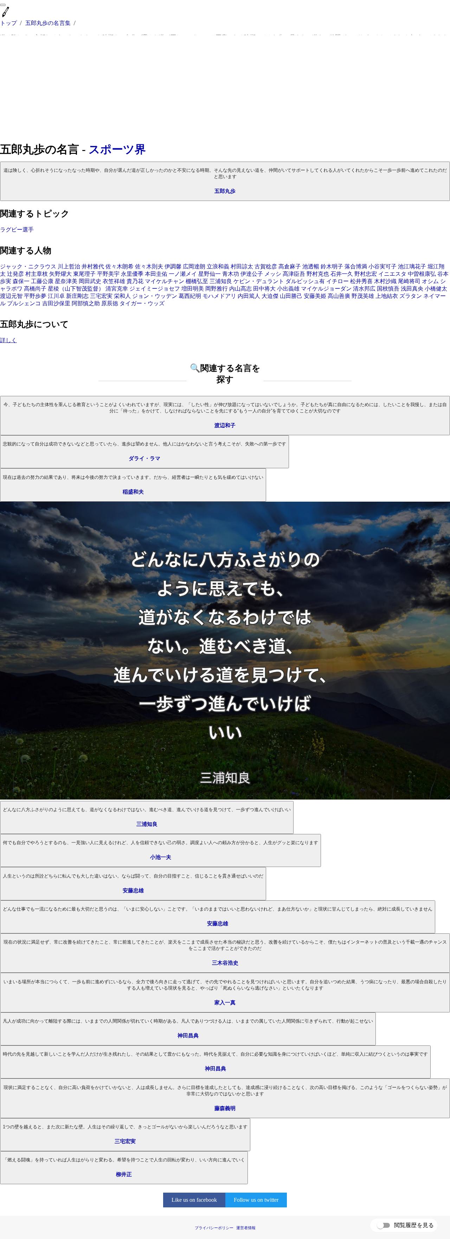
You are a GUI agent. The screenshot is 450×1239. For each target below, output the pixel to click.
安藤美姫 (315, 296)
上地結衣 (386, 296)
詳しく (8, 340)
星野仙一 (209, 274)
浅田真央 (412, 289)
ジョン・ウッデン (154, 296)
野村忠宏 (365, 274)
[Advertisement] (225, 88)
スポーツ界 (117, 149)
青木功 (230, 274)
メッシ (272, 274)
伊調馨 (173, 266)
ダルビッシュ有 (305, 281)
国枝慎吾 (388, 289)
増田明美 (192, 289)
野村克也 (318, 274)
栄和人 (122, 296)
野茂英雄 (363, 296)
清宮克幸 (116, 289)
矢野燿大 (60, 274)
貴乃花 (135, 281)
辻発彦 (15, 274)
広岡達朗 (194, 266)
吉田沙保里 (56, 303)
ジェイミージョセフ (154, 289)
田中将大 (264, 289)
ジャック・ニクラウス (28, 266)
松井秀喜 (361, 281)
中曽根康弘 (422, 274)
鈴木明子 (332, 266)
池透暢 (310, 266)
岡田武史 (90, 281)
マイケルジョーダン (326, 289)
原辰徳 (109, 303)
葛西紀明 (190, 296)
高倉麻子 (289, 266)
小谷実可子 (382, 266)
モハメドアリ (219, 296)
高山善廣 (339, 296)
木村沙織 (385, 281)
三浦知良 (221, 281)
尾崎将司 (409, 281)
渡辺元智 (11, 296)
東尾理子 (84, 274)
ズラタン (410, 296)
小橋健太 (436, 289)
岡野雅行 (216, 289)
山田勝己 (291, 296)
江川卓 (56, 296)
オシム (430, 281)
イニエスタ (392, 274)
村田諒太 (242, 266)
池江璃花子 (412, 266)
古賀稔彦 (266, 266)
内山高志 (240, 289)
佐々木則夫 (149, 266)
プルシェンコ (24, 303)
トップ (8, 23)
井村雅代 (93, 266)
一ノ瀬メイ (183, 274)
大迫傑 (270, 296)
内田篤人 (249, 296)
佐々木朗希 (119, 266)
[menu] (3, 5)
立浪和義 (218, 266)
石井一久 (341, 274)
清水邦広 (364, 289)
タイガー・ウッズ (142, 303)
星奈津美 (66, 281)
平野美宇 (108, 274)
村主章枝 (36, 274)
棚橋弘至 (197, 281)
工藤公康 (42, 281)
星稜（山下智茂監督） (76, 289)
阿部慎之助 (86, 303)
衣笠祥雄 (114, 281)
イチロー (337, 281)
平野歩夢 (35, 296)
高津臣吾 (294, 274)
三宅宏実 (101, 296)
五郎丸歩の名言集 (48, 23)
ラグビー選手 (17, 230)
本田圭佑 (156, 274)
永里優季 (132, 274)
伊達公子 (251, 274)
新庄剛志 (77, 296)
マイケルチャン (164, 281)
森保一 (21, 281)
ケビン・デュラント (258, 281)
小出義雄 (288, 289)
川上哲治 (69, 266)
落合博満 (356, 266)
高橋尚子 (35, 289)
